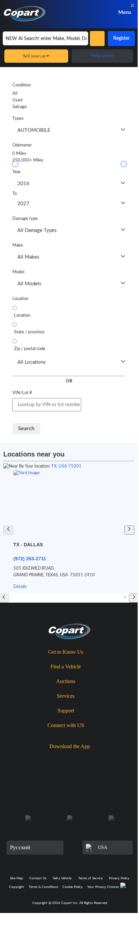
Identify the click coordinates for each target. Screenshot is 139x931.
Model (18, 272)
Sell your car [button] (34, 55)
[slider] (15, 164)
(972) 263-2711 (29, 558)
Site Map (16, 878)
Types (18, 118)
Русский (20, 847)
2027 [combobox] (23, 203)
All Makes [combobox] (28, 257)
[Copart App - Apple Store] (51, 758)
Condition (21, 85)
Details (20, 587)
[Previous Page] (8, 530)
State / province (29, 332)
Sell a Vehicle (62, 878)
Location (20, 299)
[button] (123, 130)
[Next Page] (129, 530)
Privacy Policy (119, 878)
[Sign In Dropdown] (96, 12)
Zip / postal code (29, 349)
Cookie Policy (72, 887)
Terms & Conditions (43, 887)
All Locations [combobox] (31, 362)
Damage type (25, 219)
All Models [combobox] (29, 283)
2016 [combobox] (23, 183)
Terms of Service (90, 878)
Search (26, 428)
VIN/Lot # (22, 393)
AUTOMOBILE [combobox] (33, 130)
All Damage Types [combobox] (37, 230)
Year (16, 172)
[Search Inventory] (97, 38)
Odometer (22, 145)
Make (17, 245)
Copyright (16, 887)
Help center (102, 56)
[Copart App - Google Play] (90, 758)
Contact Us (37, 878)
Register (121, 38)
